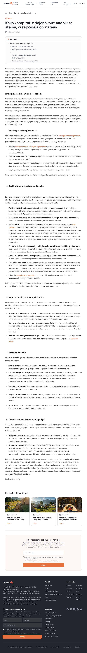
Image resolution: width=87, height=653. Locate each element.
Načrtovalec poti (55, 3)
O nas (47, 588)
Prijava (82, 3)
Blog (10, 13)
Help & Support (50, 600)
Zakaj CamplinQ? (51, 613)
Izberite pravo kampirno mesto (21, 46)
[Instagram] (71, 609)
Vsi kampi (48, 585)
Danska (69, 588)
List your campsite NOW (53, 616)
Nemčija (69, 591)
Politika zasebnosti (51, 636)
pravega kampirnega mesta (69, 136)
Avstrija (69, 585)
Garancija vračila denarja (53, 594)
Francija (79, 588)
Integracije (48, 619)
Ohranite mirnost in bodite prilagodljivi (24, 61)
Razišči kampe (15, 3)
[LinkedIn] (74, 609)
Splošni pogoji (50, 633)
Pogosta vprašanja (51, 591)
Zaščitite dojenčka (17, 58)
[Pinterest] (78, 609)
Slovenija (79, 594)
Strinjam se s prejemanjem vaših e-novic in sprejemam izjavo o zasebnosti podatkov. (44, 559)
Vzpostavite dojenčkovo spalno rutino (23, 55)
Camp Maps (49, 625)
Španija (69, 597)
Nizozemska (70, 594)
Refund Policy (50, 628)
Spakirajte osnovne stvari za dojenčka (23, 49)
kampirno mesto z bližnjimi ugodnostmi (30, 147)
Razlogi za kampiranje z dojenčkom (21, 43)
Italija (78, 591)
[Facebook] (68, 609)
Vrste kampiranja (30, 3)
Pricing (47, 622)
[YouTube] (81, 609)
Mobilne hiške (42, 3)
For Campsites (67, 3)
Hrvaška (79, 585)
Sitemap (77, 647)
